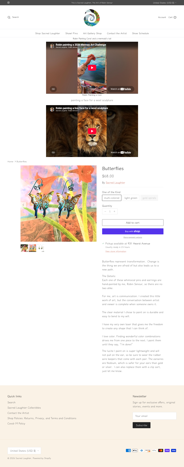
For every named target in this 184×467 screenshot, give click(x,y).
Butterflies (22, 161)
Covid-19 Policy (16, 423)
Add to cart (132, 222)
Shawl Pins (71, 33)
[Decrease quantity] (104, 211)
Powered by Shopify (42, 458)
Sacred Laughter (115, 182)
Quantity (107, 205)
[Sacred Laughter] (92, 17)
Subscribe (141, 425)
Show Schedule (140, 33)
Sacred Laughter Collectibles (24, 407)
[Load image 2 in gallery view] (59, 203)
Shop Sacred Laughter (47, 33)
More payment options (133, 237)
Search (12, 402)
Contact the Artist (117, 33)
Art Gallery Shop (92, 33)
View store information (115, 251)
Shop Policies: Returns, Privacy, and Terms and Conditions (42, 418)
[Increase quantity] (115, 211)
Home (10, 161)
